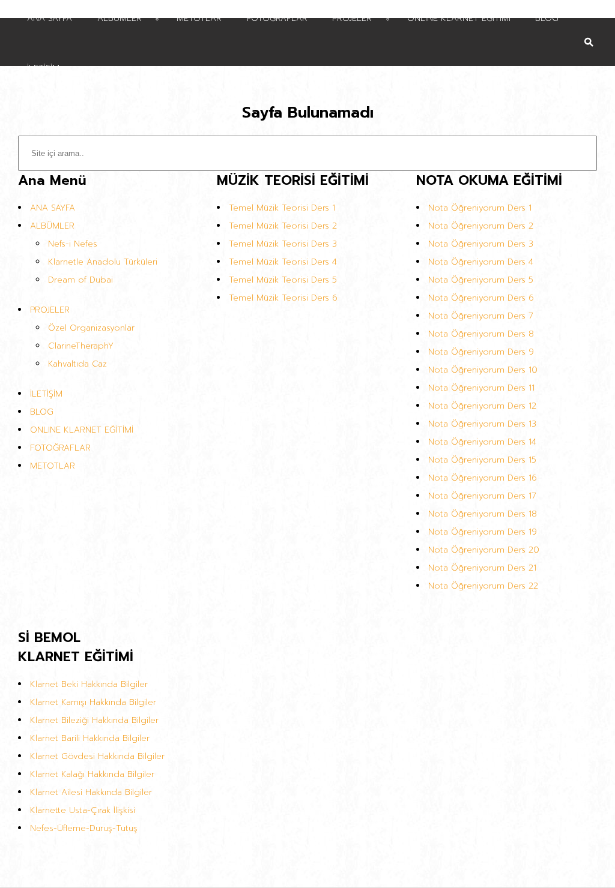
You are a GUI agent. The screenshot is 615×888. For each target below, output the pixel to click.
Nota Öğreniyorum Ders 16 (482, 478)
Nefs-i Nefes (72, 244)
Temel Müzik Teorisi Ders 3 (283, 244)
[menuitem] (296, 67)
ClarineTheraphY (81, 346)
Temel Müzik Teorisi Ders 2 (283, 226)
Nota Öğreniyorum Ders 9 (481, 352)
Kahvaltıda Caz (77, 364)
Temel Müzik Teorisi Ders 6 (283, 298)
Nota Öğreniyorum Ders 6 (481, 298)
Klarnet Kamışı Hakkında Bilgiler (93, 702)
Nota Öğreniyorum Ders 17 (482, 496)
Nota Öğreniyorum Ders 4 (480, 262)
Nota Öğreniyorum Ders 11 (481, 388)
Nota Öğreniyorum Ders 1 (480, 208)
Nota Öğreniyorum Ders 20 (483, 550)
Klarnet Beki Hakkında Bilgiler (89, 684)
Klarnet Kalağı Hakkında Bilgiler (92, 774)
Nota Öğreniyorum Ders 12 (482, 406)
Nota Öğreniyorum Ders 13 (482, 424)
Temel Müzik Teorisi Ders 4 (283, 262)
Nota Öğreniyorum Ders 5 (480, 280)
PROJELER (50, 310)
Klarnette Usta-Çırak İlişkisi (82, 810)
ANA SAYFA (52, 208)
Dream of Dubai (80, 280)
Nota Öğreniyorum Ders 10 (483, 370)
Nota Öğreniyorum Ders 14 (482, 442)
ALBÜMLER (52, 226)
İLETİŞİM (46, 394)
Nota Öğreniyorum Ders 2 (480, 226)
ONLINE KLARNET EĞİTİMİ (81, 430)
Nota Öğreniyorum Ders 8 (481, 334)
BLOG (41, 412)
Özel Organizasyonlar (91, 328)
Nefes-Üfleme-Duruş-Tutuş (84, 828)
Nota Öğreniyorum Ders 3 (480, 244)
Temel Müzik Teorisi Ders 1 (282, 208)
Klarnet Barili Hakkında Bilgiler (90, 738)
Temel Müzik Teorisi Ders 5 (283, 280)
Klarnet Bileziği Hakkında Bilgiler (94, 720)
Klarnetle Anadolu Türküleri (102, 262)
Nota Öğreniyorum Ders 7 (480, 316)
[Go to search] (589, 33)
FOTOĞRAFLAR (60, 448)
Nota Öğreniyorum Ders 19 (482, 532)
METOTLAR (52, 466)
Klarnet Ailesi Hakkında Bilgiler (91, 792)
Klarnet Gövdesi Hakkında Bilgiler (97, 756)
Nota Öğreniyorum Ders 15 (482, 460)
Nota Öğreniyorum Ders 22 (483, 586)
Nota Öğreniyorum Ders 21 (482, 568)
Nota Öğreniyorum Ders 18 (482, 514)
